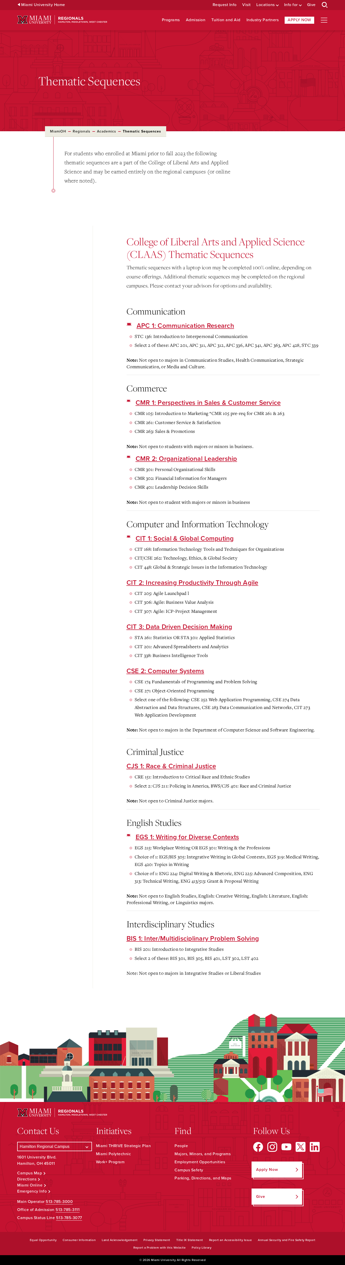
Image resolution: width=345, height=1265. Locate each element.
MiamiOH (58, 131)
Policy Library (201, 1247)
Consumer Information (79, 1240)
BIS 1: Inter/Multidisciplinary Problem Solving (193, 938)
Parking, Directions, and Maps (203, 1178)
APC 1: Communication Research (185, 326)
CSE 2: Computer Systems (165, 671)
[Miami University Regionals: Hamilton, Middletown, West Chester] (62, 19)
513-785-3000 (59, 1201)
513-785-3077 (69, 1217)
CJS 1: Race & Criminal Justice (171, 766)
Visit (246, 5)
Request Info (225, 5)
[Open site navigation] (324, 20)
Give (311, 5)
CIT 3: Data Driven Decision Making (179, 627)
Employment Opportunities (200, 1162)
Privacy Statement (156, 1240)
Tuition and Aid (225, 20)
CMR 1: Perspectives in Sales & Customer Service (208, 403)
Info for (291, 5)
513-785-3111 (68, 1209)
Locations (265, 5)
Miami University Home (43, 5)
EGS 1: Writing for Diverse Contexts (187, 837)
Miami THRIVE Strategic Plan (123, 1145)
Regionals (81, 131)
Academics (106, 131)
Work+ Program (110, 1162)
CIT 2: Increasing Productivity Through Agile (192, 583)
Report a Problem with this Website (159, 1247)
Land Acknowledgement (119, 1240)
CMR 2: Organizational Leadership (186, 459)
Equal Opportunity (43, 1240)
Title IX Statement (189, 1240)
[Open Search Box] (325, 5)
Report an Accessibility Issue (230, 1240)
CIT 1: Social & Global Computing (185, 538)
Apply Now (299, 19)
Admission (196, 20)
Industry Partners (263, 20)
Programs (171, 20)
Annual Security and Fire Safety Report (286, 1240)
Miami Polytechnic (113, 1153)
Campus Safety (189, 1170)
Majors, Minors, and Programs (203, 1153)
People (181, 1145)
